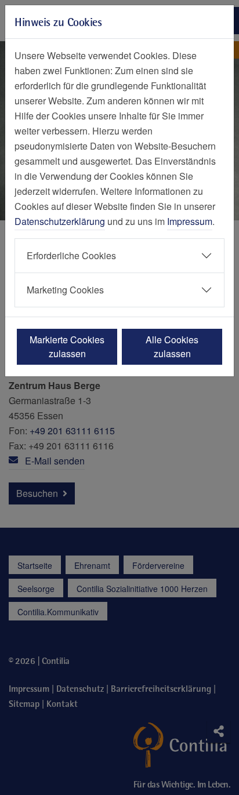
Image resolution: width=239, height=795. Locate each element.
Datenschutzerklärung (60, 221)
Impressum (189, 221)
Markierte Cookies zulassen (67, 346)
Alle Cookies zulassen (172, 346)
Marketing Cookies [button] (65, 289)
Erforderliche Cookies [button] (71, 255)
